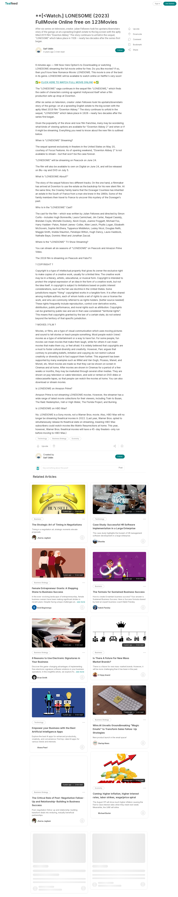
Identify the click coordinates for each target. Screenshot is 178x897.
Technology (42, 439)
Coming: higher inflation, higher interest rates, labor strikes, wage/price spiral (116, 795)
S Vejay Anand (104, 675)
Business (98, 586)
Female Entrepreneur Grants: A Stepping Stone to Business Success (55, 590)
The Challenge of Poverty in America (53, 871)
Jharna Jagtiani (44, 538)
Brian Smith (42, 678)
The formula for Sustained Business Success (119, 592)
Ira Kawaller (42, 885)
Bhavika (101, 542)
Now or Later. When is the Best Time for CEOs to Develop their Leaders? (119, 865)
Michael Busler (104, 813)
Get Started (169, 4)
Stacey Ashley (104, 888)
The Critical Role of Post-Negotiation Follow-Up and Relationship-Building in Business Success (58, 802)
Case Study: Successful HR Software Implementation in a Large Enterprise (114, 526)
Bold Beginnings (44, 608)
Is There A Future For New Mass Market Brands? (111, 660)
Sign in (157, 4)
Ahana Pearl (42, 748)
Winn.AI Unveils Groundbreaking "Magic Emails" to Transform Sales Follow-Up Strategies (116, 729)
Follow (119, 50)
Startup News (103, 743)
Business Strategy (59, 439)
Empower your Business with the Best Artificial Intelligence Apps (53, 730)
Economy (75, 439)
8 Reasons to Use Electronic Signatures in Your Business (56, 660)
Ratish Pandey (104, 608)
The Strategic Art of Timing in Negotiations (57, 524)
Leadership (99, 858)
